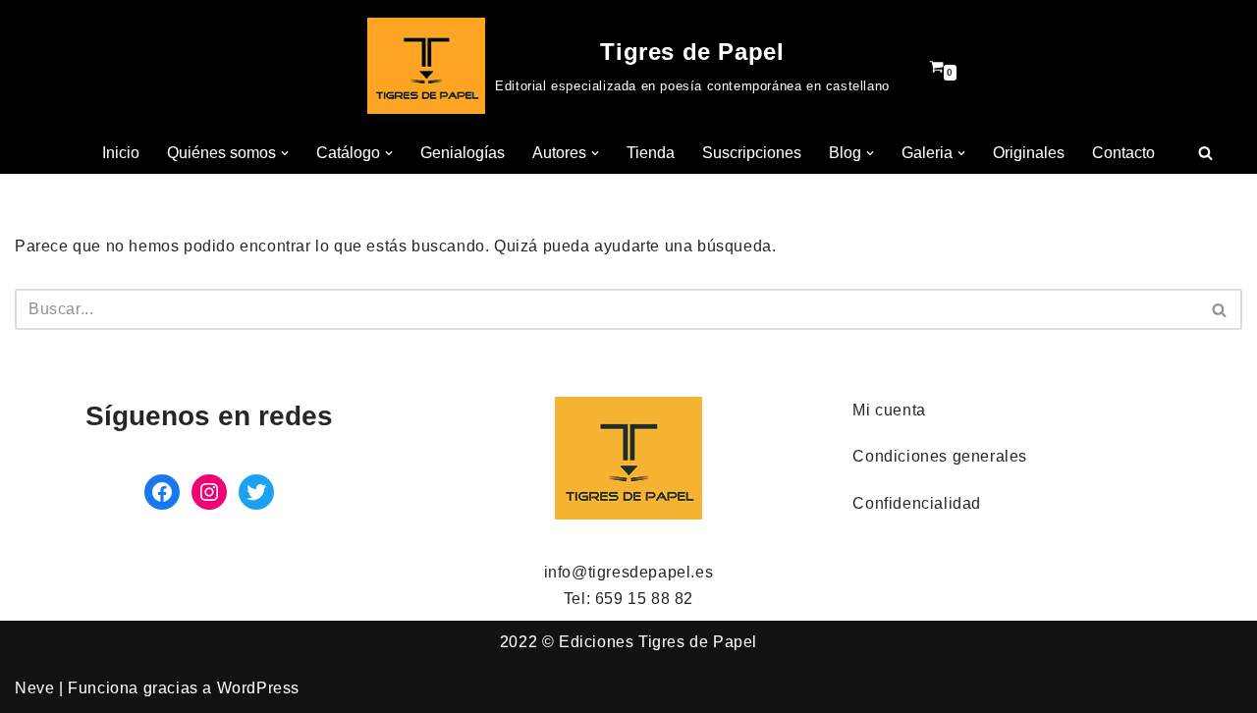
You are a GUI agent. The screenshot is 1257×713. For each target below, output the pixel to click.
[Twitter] (256, 492)
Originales (1029, 152)
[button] (285, 153)
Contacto (1123, 152)
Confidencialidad (916, 503)
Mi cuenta (888, 410)
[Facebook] (162, 492)
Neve (34, 688)
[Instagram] (209, 492)
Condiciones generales (939, 456)
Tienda (651, 152)
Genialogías (462, 152)
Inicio (120, 152)
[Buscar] (1205, 152)
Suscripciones (751, 152)
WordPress (258, 688)
